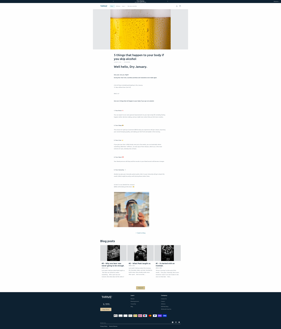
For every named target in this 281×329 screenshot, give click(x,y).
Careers (163, 301)
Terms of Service (113, 326)
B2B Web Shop (164, 306)
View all (140, 287)
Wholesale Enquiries (166, 309)
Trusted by (133, 303)
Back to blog (141, 233)
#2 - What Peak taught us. (140, 263)
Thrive (104, 322)
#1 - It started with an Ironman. (165, 264)
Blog (132, 306)
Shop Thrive (105, 309)
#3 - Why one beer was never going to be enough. (113, 264)
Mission (132, 298)
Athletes (163, 303)
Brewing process (135, 301)
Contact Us (164, 298)
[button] (124, 6)
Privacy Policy (103, 326)
